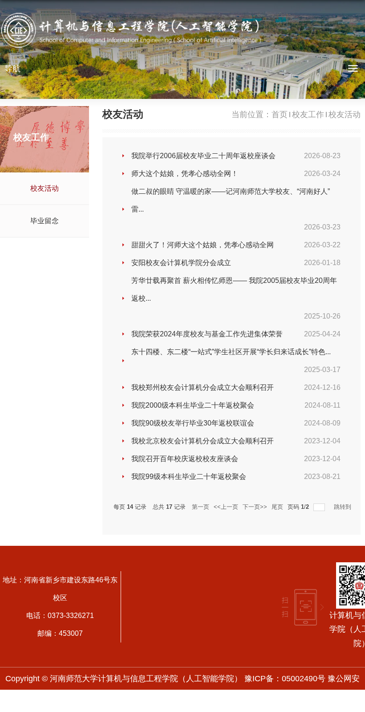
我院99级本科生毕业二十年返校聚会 (188, 476)
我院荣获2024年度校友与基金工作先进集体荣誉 (207, 334)
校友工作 (308, 114)
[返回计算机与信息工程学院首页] (133, 32)
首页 (280, 114)
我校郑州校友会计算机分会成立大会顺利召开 (202, 387)
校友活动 (344, 114)
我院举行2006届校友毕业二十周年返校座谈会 (203, 156)
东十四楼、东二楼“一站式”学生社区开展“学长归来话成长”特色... (231, 352)
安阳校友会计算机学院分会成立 (181, 262)
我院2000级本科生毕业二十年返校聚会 (192, 405)
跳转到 (343, 506)
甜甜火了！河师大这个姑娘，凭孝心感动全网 (202, 245)
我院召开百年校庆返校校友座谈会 (184, 458)
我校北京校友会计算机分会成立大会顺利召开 (202, 441)
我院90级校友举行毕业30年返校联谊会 (192, 423)
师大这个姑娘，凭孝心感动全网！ (184, 173)
